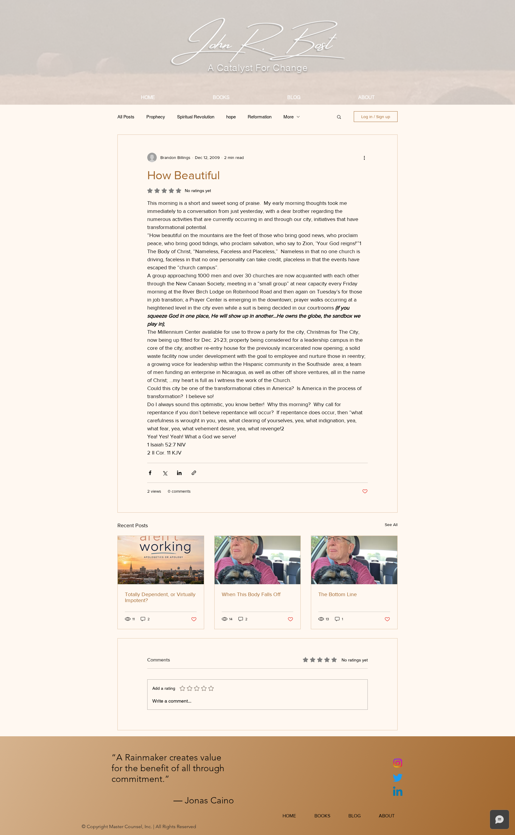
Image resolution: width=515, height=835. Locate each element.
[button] (339, 116)
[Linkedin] (398, 792)
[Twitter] (398, 777)
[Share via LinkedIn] (179, 473)
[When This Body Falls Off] (258, 560)
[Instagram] (398, 763)
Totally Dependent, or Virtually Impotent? (160, 597)
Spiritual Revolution (195, 116)
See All (391, 524)
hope (231, 116)
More (288, 116)
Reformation (260, 116)
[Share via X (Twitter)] (164, 473)
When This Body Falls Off (251, 594)
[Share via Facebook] (150, 473)
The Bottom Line (337, 594)
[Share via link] (194, 473)
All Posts (125, 116)
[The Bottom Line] (354, 560)
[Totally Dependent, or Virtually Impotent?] (161, 560)
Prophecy (155, 116)
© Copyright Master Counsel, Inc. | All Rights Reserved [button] (139, 826)
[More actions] (364, 157)
